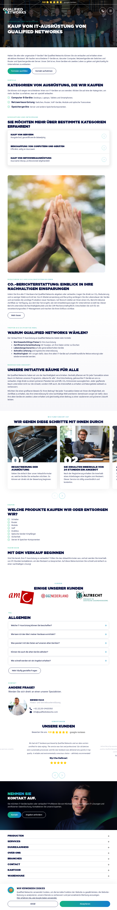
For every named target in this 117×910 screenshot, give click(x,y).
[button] (62, 496)
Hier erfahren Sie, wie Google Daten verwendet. (37, 898)
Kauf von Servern (28, 136)
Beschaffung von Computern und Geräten (37, 147)
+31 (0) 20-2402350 (43, 709)
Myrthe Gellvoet (58, 758)
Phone (102, 10)
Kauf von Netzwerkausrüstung (31, 159)
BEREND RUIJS (37, 700)
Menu (110, 10)
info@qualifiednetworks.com (45, 712)
